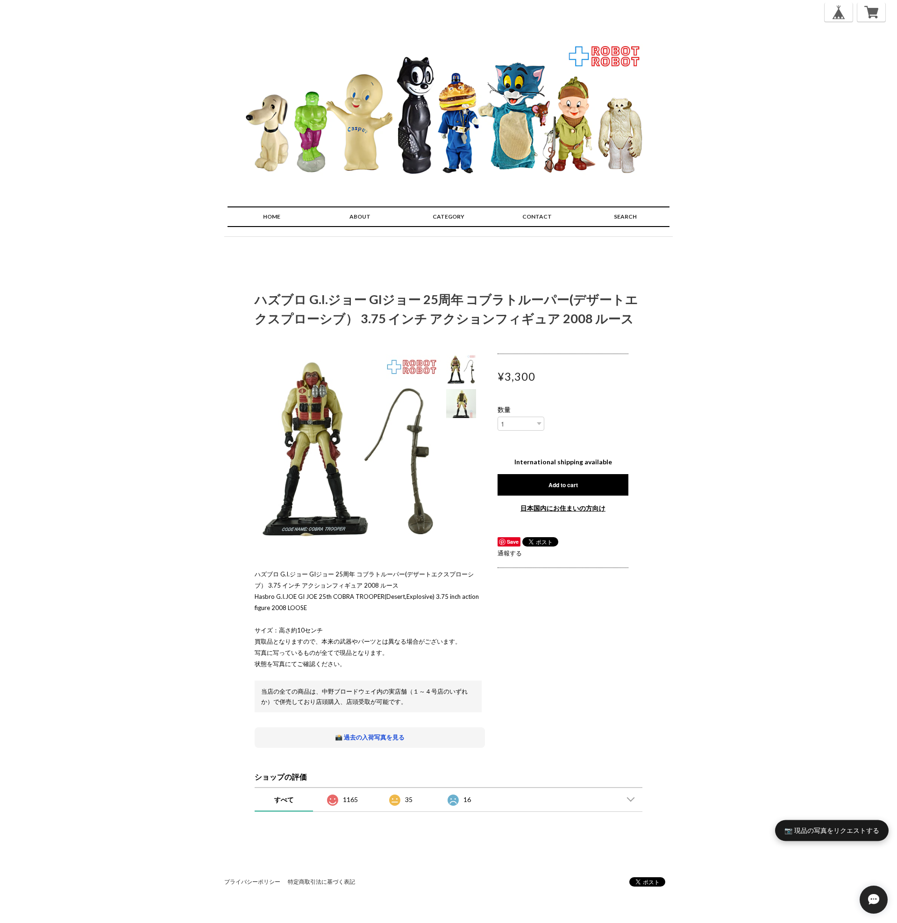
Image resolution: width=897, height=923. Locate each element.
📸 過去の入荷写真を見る (370, 737)
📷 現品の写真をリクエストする (831, 830)
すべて (284, 799)
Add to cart (563, 485)
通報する (510, 553)
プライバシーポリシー (252, 881)
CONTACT (537, 216)
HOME (271, 216)
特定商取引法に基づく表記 (321, 881)
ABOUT (359, 216)
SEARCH (625, 216)
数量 (504, 409)
